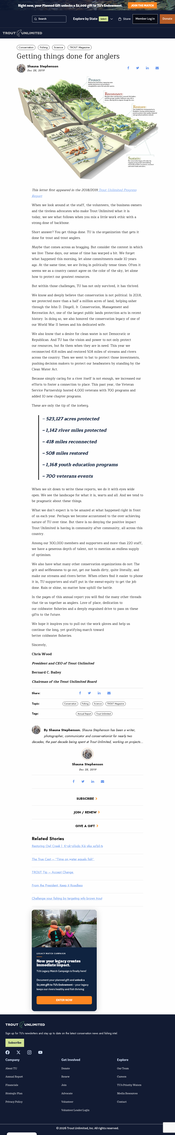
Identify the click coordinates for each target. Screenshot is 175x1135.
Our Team (123, 1068)
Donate (167, 19)
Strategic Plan (13, 1093)
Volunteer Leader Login (75, 1110)
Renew (65, 1076)
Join (63, 1085)
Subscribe (85, 798)
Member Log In (145, 19)
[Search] (35, 19)
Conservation (26, 47)
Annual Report (84, 713)
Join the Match (142, 5)
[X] (18, 1052)
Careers (121, 1076)
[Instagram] (29, 1052)
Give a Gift (85, 825)
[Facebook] (7, 1052)
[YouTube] (40, 1052)
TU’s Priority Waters (129, 1085)
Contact (122, 1102)
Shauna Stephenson (42, 66)
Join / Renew (85, 812)
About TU (11, 1068)
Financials (11, 1085)
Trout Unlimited (103, 713)
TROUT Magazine (80, 47)
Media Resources (127, 1093)
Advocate (67, 1093)
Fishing (44, 47)
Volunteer (67, 1102)
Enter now (64, 1000)
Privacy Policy (14, 1102)
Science (58, 47)
